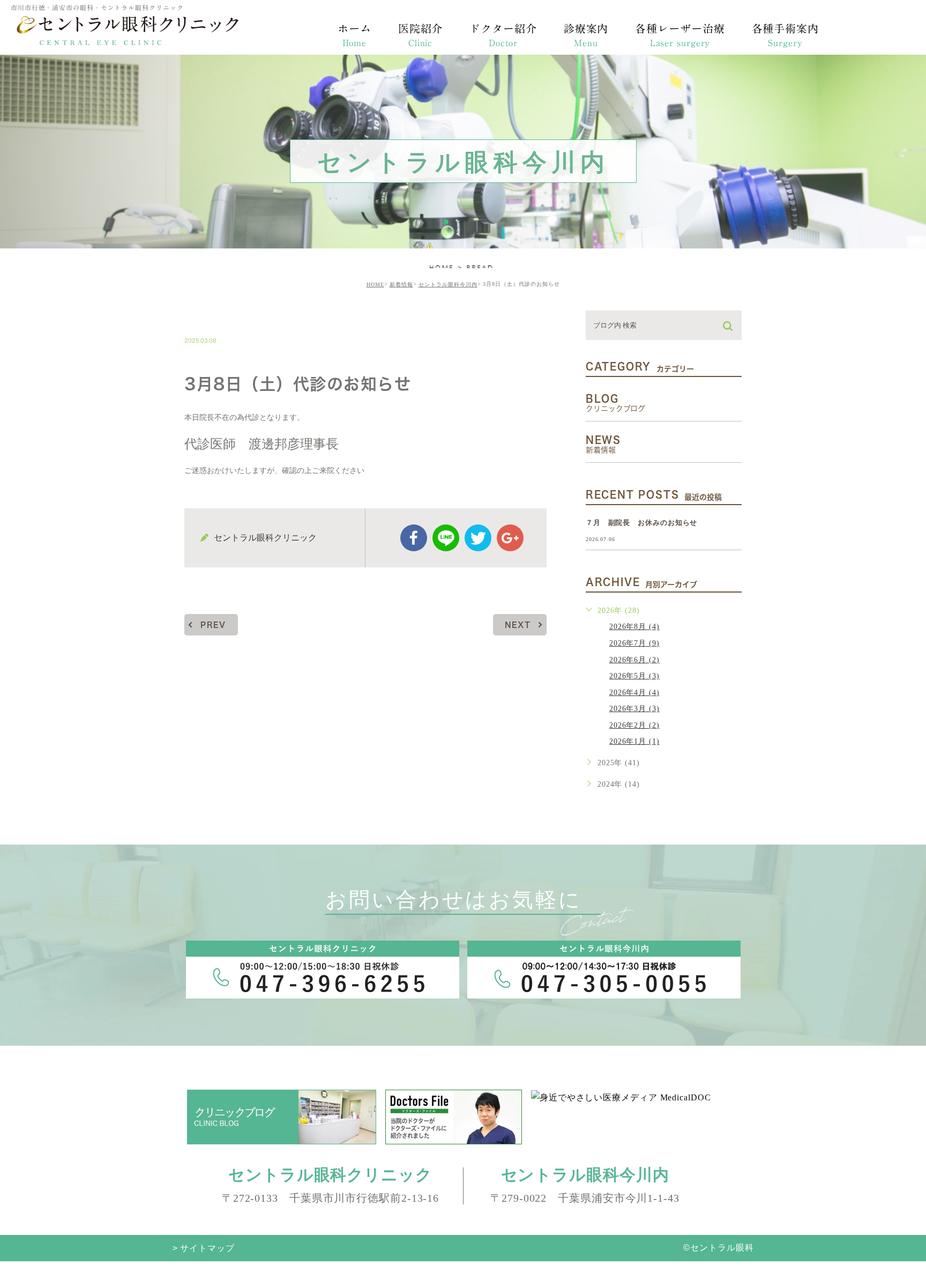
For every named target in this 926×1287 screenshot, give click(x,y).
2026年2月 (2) (634, 725)
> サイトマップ (204, 1248)
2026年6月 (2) (634, 660)
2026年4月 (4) (634, 693)
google (510, 537)
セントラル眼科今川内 (448, 284)
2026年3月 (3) (634, 709)
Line (445, 537)
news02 (214, 318)
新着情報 (401, 284)
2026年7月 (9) (634, 643)
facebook (413, 537)
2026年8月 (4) (634, 627)
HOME (375, 284)
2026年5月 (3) (634, 676)
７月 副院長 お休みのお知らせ (642, 523)
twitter (478, 537)
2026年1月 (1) (634, 741)
